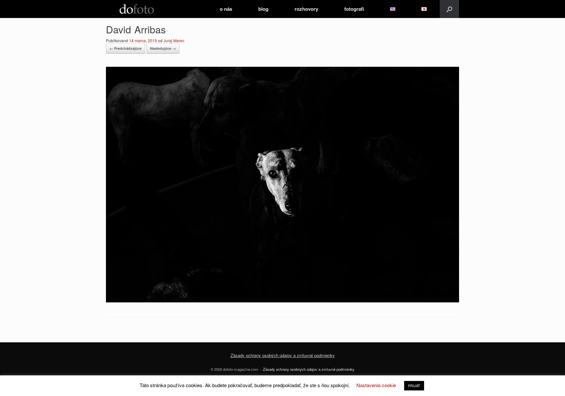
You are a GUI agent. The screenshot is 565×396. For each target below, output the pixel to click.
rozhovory (306, 8)
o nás (226, 8)
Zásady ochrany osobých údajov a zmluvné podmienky (283, 355)
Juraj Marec (173, 40)
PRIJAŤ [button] (414, 385)
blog (263, 8)
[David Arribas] (282, 300)
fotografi (354, 8)
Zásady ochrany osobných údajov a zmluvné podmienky (308, 369)
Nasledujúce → (163, 48)
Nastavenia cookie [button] (376, 385)
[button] (449, 9)
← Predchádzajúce (126, 48)
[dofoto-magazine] (136, 9)
